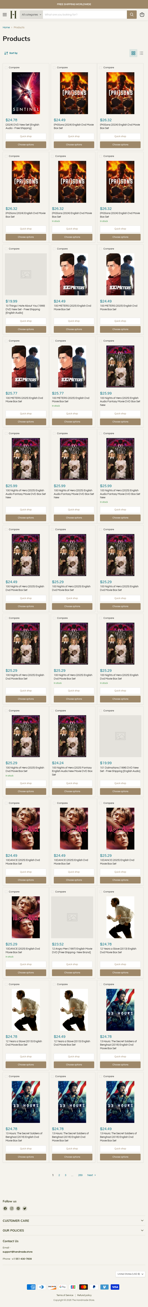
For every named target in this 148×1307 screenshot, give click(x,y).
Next (90, 1175)
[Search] (132, 14)
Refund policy (84, 1295)
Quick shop (26, 136)
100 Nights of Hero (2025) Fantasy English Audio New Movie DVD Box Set (72, 771)
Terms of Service (64, 1295)
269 (80, 1175)
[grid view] (133, 53)
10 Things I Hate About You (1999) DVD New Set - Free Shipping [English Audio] (25, 309)
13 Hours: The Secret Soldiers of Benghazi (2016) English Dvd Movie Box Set (118, 1045)
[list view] (141, 53)
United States (128, 1274)
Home (6, 27)
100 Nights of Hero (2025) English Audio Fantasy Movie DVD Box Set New (120, 401)
